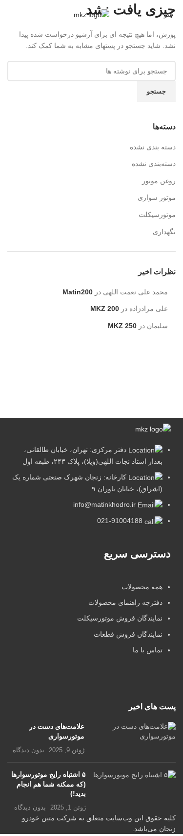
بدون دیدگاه (28, 750)
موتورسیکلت (157, 214)
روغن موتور (159, 181)
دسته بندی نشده (153, 147)
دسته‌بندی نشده (154, 163)
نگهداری (164, 232)
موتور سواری (157, 197)
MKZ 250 (122, 326)
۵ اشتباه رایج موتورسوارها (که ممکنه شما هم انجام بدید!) (48, 783)
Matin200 (77, 292)
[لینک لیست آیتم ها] (91, 623)
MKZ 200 (104, 308)
